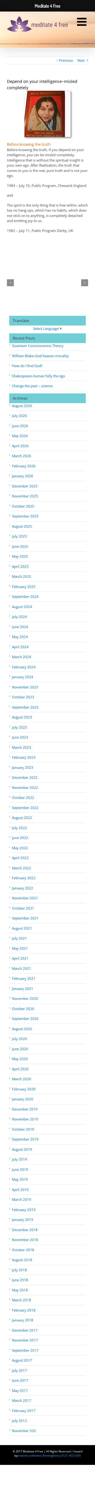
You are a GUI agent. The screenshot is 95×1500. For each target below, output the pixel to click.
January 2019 (22, 1219)
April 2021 (20, 958)
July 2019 (19, 1159)
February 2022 (24, 878)
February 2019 (24, 1209)
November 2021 (25, 898)
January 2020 (22, 1099)
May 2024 (20, 636)
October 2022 (23, 797)
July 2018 (19, 1270)
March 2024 (21, 656)
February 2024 (24, 667)
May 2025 (20, 556)
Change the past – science (32, 385)
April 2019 (20, 1189)
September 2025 (25, 516)
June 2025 (20, 546)
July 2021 (19, 938)
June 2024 (20, 626)
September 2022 (25, 807)
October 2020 (23, 1008)
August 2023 (22, 717)
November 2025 (25, 496)
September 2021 (25, 918)
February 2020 (24, 1089)
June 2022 (20, 837)
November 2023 (25, 687)
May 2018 (20, 1290)
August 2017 (22, 1360)
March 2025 (21, 576)
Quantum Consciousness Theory (37, 345)
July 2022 (19, 827)
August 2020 (22, 1028)
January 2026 (22, 476)
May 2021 (20, 948)
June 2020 (20, 1049)
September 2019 (25, 1139)
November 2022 (25, 787)
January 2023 (22, 767)
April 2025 (20, 566)
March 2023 (21, 747)
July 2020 (19, 1038)
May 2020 (20, 1058)
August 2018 (22, 1259)
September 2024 (25, 596)
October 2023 (23, 697)
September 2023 (25, 707)
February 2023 (24, 757)
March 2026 (21, 455)
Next (81, 60)
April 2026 (20, 446)
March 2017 (21, 1400)
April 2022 (20, 857)
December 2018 (25, 1229)
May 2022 (20, 848)
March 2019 (21, 1199)
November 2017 (25, 1340)
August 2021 (22, 928)
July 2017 (19, 1370)
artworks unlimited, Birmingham (38, 1455)
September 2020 (25, 1018)
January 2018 (22, 1320)
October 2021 (23, 908)
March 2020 (21, 1079)
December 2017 (25, 1330)
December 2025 (25, 486)
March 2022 (21, 868)
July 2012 (19, 1420)
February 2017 (24, 1410)
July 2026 (19, 415)
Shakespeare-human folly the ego (38, 376)
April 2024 (20, 647)
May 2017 (20, 1390)
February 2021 (24, 978)
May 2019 (20, 1179)
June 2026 (20, 425)
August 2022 (22, 817)
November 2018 (25, 1239)
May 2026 (20, 435)
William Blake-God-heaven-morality (40, 355)
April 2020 (20, 1069)
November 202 (24, 1430)
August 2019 (22, 1149)
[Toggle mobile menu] (82, 22)
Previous (66, 60)
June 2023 (20, 737)
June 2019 (20, 1169)
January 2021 (22, 988)
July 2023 (19, 727)
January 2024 (22, 677)
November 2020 (25, 998)
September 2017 (25, 1350)
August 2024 (22, 606)
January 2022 (22, 888)
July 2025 (19, 536)
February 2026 (24, 466)
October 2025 (23, 506)
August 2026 (22, 405)
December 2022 (25, 777)
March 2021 (21, 968)
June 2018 (20, 1280)
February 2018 (24, 1310)
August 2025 (22, 526)
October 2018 (23, 1249)
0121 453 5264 (71, 1455)
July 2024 (19, 616)
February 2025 (24, 586)
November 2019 (25, 1119)
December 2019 (25, 1109)
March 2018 (21, 1300)
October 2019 (23, 1129)
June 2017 (20, 1380)
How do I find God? (27, 365)
